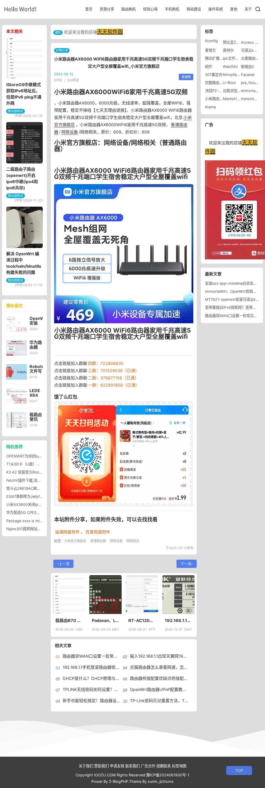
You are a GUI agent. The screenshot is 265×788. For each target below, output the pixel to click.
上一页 (64, 563)
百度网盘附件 (97, 532)
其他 (233, 9)
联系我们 (132, 766)
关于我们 (86, 766)
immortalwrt (251, 90)
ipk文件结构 (232, 58)
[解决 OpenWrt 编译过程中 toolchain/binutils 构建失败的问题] (24, 227)
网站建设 (194, 9)
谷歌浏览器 (232, 90)
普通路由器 (98, 541)
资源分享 (107, 9)
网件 (208, 66)
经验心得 (150, 9)
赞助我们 (101, 766)
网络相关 (133, 541)
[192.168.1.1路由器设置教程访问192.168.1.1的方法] (178, 594)
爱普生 (210, 50)
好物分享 (62, 50)
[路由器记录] (20, 9)
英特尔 (228, 50)
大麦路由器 (250, 58)
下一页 (185, 563)
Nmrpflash (232, 74)
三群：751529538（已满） (113, 370)
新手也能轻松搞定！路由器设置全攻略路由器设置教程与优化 (118, 700)
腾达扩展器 (214, 58)
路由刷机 (128, 9)
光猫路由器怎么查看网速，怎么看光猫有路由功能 (175, 667)
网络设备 (69, 131)
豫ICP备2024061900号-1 (167, 775)
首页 (88, 9)
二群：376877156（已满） (113, 377)
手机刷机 (172, 9)
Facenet (248, 74)
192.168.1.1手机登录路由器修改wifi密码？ (101, 667)
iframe (210, 107)
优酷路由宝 (214, 82)
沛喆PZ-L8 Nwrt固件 (222, 90)
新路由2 (247, 66)
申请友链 (117, 766)
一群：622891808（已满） (113, 385)
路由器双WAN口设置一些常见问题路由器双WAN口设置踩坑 (118, 656)
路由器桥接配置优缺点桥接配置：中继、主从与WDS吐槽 (182, 678)
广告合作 (148, 766)
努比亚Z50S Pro (236, 42)
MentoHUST (233, 98)
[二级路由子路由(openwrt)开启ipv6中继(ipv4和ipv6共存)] (24, 142)
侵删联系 (163, 766)
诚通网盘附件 (67, 532)
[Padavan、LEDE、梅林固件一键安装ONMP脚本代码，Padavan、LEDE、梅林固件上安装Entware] (105, 594)
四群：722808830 (105, 363)
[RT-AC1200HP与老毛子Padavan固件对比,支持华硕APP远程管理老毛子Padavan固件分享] (142, 594)
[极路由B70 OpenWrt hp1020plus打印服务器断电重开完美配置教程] (69, 594)
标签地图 (179, 766)
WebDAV (230, 66)
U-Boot (229, 82)
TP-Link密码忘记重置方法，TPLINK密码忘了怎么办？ (179, 700)
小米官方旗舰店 (75, 541)
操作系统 (215, 9)
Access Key (251, 42)
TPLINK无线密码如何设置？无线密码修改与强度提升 (111, 689)
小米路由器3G (216, 98)
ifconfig (211, 41)
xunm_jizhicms (161, 781)
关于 (248, 9)
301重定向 (213, 74)
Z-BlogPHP (118, 781)
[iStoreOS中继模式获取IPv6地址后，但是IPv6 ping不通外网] (24, 58)
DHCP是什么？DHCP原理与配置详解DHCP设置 (107, 678)
